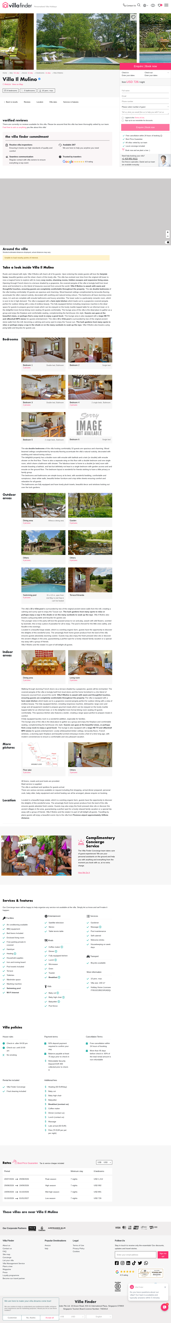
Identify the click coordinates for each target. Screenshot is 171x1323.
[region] (85, 211)
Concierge (7, 1257)
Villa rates (53, 102)
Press (5, 1272)
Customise (12, 1318)
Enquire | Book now (145, 127)
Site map (6, 1254)
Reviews (27, 102)
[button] (57, 268)
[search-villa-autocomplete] (139, 5)
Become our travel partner (14, 1278)
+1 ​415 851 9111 (130, 159)
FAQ (4, 1251)
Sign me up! (163, 1254)
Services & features (71, 102)
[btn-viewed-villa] (152, 5)
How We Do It (84, 872)
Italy (46, 1248)
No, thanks (30, 1318)
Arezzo (8, 84)
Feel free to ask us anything (14, 127)
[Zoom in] (168, 232)
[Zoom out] (168, 236)
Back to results (11, 102)
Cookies (76, 1251)
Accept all (50, 1318)
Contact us (7, 1248)
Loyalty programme (11, 1275)
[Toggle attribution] (168, 242)
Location (40, 102)
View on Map (17, 84)
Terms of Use (139, 118)
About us (6, 1245)
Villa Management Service (14, 1263)
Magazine (7, 1269)
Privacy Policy (78, 1248)
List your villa (8, 1260)
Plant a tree (7, 1266)
